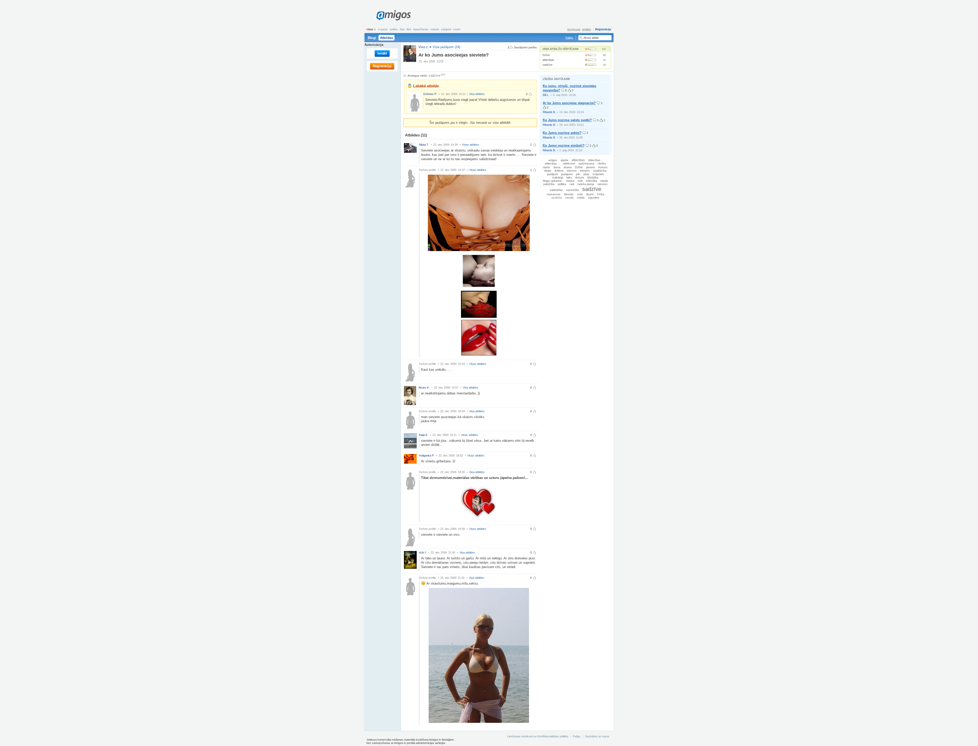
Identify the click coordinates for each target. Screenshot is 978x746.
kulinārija (557, 177)
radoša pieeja (585, 184)
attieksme (569, 163)
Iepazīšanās (420, 29)
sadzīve (547, 64)
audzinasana (586, 163)
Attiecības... (595, 160)
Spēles (394, 29)
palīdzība (548, 184)
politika (562, 184)
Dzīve (546, 55)
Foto (402, 29)
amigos (552, 160)
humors (603, 167)
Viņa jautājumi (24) (446, 47)
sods (580, 194)
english (586, 29)
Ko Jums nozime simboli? (564, 145)
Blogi (372, 38)
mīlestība (591, 180)
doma (556, 167)
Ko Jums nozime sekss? (562, 133)
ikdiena (559, 170)
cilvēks (601, 163)
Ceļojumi (446, 29)
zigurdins (593, 197)
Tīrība (600, 194)
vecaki (569, 197)
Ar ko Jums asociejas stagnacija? (569, 103)
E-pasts (383, 29)
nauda (604, 180)
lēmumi (579, 177)
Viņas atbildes (470, 144)
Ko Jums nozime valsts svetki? (567, 120)
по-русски (573, 29)
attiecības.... (552, 163)
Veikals (434, 29)
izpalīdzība (599, 170)
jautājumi (552, 174)
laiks (569, 177)
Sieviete (569, 194)
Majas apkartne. (553, 180)
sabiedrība (556, 189)
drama (568, 167)
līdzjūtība (592, 177)
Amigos (393, 15)
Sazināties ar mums (597, 736)
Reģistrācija (603, 29)
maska (570, 180)
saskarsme (554, 194)
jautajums (567, 174)
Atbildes (386, 38)
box (371, 29)
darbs (546, 167)
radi (571, 184)
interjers (585, 170)
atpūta (564, 160)
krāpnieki (598, 174)
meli (580, 180)
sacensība (572, 189)
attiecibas (548, 59)
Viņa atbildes (477, 93)
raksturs (602, 184)
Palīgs (569, 37)
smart (456, 29)
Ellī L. (546, 94)
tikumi (589, 194)
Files (408, 29)
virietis (581, 197)
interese (572, 170)
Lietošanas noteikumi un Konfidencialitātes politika (537, 736)
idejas (547, 170)
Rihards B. (549, 112)
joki (578, 174)
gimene (590, 167)
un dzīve (556, 197)
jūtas (586, 174)
